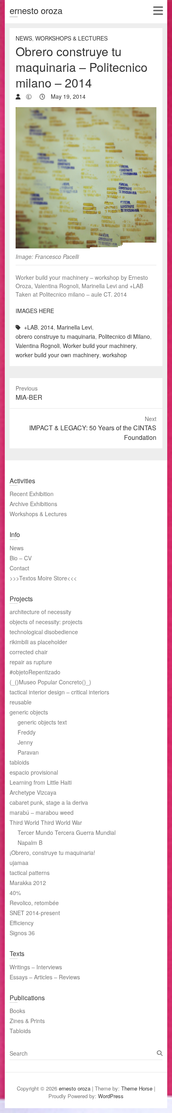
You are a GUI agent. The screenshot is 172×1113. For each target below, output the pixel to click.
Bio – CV (21, 558)
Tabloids (20, 1031)
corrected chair (29, 652)
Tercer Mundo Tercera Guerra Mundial (67, 832)
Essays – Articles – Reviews (45, 977)
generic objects (29, 712)
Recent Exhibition (32, 494)
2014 (47, 327)
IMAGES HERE (35, 311)
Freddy (27, 732)
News (24, 38)
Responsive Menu (157, 10)
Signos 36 (22, 933)
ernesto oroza (36, 10)
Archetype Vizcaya (33, 792)
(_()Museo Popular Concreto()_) (50, 682)
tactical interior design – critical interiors (59, 692)
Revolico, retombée (34, 903)
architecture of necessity (40, 612)
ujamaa (19, 863)
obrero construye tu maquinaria (55, 336)
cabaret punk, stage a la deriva (49, 802)
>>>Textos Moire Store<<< (43, 578)
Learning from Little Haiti (41, 782)
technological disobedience (44, 632)
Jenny (25, 742)
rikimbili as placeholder (38, 642)
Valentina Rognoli (38, 346)
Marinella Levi (74, 327)
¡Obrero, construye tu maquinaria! (52, 852)
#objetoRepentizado (35, 672)
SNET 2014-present (35, 913)
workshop (114, 355)
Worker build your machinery (99, 346)
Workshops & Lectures (71, 38)
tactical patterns (30, 873)
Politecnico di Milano (124, 336)
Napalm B (30, 842)
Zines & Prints (27, 1021)
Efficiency (22, 923)
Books (17, 1011)
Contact (19, 568)
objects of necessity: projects (46, 622)
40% (15, 893)
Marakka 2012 (28, 883)
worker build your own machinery (57, 355)
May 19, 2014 (67, 96)
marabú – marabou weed (42, 812)
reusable (21, 702)
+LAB (31, 327)
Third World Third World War (46, 822)
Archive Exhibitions (33, 504)
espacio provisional (34, 772)
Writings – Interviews (36, 967)
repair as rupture (31, 662)
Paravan (28, 752)
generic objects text (42, 722)
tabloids (19, 762)
